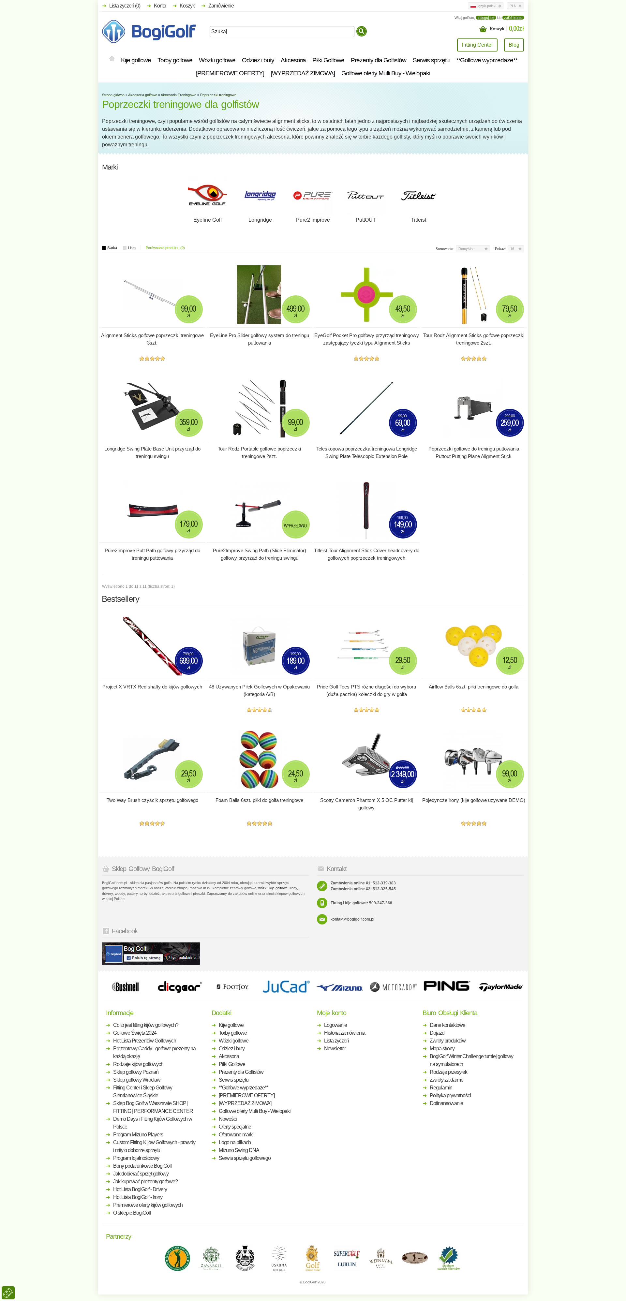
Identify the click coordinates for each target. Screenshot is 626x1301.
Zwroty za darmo (446, 1080)
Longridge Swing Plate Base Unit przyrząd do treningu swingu (152, 452)
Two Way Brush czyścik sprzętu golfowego (152, 800)
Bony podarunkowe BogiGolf (142, 1166)
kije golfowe (278, 888)
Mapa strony (442, 1048)
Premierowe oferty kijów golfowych (148, 1205)
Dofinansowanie (446, 1103)
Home (112, 59)
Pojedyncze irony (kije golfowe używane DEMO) (473, 800)
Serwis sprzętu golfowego (245, 1158)
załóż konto (513, 18)
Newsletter (335, 1048)
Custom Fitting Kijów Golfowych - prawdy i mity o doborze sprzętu (154, 1146)
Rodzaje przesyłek (448, 1072)
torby (143, 893)
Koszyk (187, 5)
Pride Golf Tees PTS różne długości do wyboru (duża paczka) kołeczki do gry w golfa (366, 690)
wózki (262, 888)
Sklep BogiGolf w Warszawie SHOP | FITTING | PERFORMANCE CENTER (153, 1107)
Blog (514, 45)
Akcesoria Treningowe (178, 95)
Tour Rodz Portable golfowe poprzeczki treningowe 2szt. (259, 452)
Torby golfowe (174, 60)
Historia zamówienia (344, 1033)
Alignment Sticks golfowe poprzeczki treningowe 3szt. (152, 339)
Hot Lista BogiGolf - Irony (137, 1197)
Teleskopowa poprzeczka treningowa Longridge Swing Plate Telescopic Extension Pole (366, 452)
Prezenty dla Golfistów (378, 60)
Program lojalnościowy (136, 1158)
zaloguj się (486, 18)
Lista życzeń (336, 1040)
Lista (132, 248)
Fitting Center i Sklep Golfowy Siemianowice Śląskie (142, 1091)
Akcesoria (293, 60)
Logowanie (335, 1025)
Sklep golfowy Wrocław (136, 1080)
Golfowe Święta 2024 (134, 1033)
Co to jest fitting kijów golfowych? (145, 1025)
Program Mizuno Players (138, 1134)
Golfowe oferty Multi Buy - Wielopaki (385, 73)
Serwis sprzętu (431, 60)
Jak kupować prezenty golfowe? (145, 1181)
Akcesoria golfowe (142, 95)
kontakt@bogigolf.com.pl (352, 919)
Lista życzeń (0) (124, 5)
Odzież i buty (258, 60)
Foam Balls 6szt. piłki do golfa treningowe (259, 800)
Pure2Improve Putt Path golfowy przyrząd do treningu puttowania (152, 554)
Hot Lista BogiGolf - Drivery (140, 1189)
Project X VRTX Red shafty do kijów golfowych (152, 686)
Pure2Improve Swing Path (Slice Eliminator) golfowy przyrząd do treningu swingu (259, 554)
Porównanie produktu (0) (165, 248)
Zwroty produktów (448, 1040)
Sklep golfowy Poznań (135, 1072)
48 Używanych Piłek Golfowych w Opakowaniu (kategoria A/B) (259, 690)
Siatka (112, 248)
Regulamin (441, 1087)
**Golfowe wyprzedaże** (486, 60)
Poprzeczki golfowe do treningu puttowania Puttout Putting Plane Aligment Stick (473, 452)
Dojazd (437, 1033)
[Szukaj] (361, 31)
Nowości (228, 1119)
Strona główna (113, 95)
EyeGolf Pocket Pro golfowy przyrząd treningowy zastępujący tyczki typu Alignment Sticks (366, 339)
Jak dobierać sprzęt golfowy (141, 1173)
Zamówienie (221, 5)
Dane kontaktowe (447, 1025)
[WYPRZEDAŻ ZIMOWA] (303, 73)
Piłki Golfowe (328, 60)
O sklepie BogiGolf (132, 1213)
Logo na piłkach (235, 1142)
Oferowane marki (236, 1134)
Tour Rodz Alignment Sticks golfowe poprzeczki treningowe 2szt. (473, 339)
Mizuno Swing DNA (239, 1150)
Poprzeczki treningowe (218, 95)
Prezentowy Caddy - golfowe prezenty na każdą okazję (154, 1052)
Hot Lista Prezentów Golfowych (144, 1040)
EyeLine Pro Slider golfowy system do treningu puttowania (259, 339)
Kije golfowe (136, 60)
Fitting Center (477, 45)
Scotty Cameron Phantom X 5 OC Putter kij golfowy (366, 803)
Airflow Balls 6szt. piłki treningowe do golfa (473, 686)
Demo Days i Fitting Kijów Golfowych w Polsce (152, 1123)
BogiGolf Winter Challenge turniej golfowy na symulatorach (471, 1060)
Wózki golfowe (217, 60)
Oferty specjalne (235, 1127)
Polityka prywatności (450, 1095)
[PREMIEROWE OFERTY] (230, 73)
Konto (160, 5)
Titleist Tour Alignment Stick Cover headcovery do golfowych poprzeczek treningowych (366, 554)
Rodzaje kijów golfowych (138, 1064)
